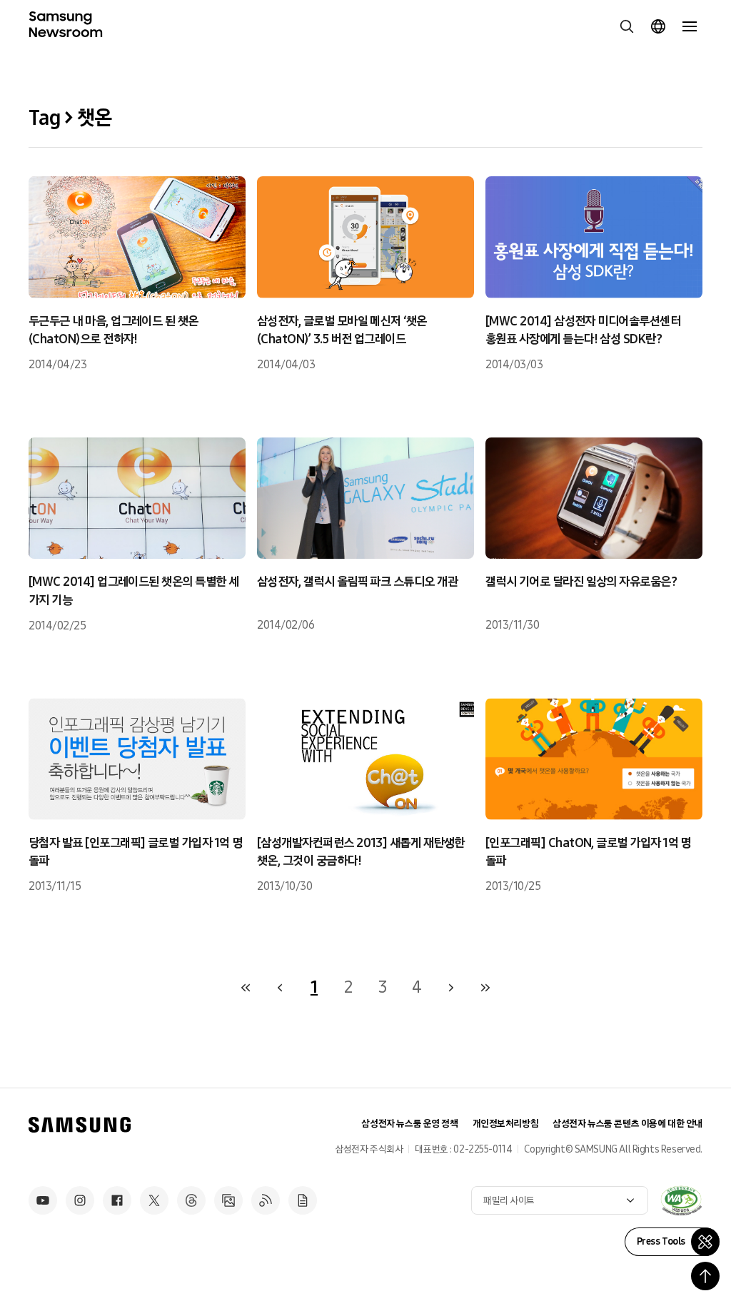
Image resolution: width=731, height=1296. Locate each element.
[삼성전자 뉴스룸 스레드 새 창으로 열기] (191, 1200)
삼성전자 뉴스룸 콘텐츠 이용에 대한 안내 (627, 1124)
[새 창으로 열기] (681, 1200)
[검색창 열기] (627, 26)
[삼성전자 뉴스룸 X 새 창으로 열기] (154, 1200)
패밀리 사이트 (509, 1201)
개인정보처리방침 (506, 1124)
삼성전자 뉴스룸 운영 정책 (409, 1124)
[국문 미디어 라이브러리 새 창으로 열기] (228, 1200)
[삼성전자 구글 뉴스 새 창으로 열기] (302, 1200)
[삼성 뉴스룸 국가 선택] (658, 26)
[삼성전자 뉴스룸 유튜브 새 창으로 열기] (43, 1200)
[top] (705, 1276)
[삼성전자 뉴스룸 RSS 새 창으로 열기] (265, 1200)
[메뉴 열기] (689, 26)
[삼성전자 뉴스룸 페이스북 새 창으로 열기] (117, 1200)
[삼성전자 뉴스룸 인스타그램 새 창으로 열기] (80, 1200)
